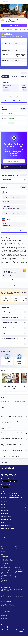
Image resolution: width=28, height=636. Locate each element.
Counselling (3, 583)
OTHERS (21, 631)
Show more (23, 108)
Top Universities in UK (6, 559)
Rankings (16, 29)
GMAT (16, 579)
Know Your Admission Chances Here (14, 230)
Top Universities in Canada (7, 560)
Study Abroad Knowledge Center (6, 576)
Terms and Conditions (6, 617)
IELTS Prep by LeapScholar (20, 569)
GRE (15, 577)
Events (2, 578)
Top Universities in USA (6, 558)
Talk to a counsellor (5, 570)
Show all (23, 72)
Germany (3, 554)
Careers (16, 548)
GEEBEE (3, 613)
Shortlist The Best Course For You (13, 100)
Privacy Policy (4, 615)
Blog (2, 573)
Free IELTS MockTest (5, 567)
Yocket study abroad (5, 611)
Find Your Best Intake (14, 128)
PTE (15, 576)
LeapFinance (17, 567)
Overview (3, 29)
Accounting (5, 76)
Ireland (2, 552)
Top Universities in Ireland (6, 563)
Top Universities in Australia (7, 561)
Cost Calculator (4, 572)
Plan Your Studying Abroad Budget (14, 285)
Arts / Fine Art (14, 76)
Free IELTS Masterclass (6, 569)
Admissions (9, 29)
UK (2, 548)
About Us (17, 546)
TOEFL (16, 573)
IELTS (2, 581)
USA (2, 546)
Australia (3, 551)
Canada (3, 549)
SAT (15, 575)
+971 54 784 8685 (12, 605)
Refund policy (4, 618)
